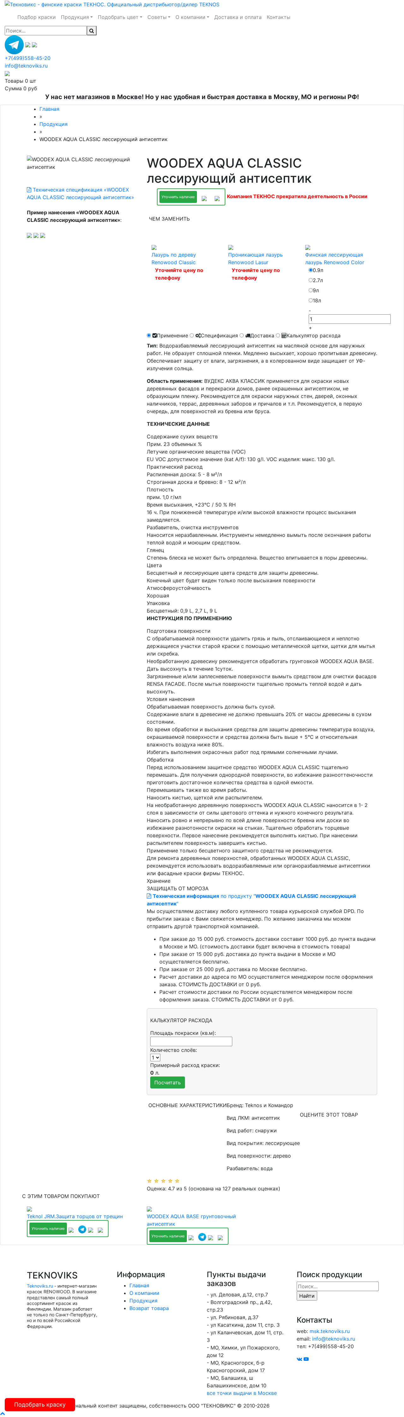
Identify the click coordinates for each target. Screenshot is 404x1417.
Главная (139, 1285)
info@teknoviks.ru (26, 65)
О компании (144, 1293)
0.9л (318, 270)
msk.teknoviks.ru (330, 1331)
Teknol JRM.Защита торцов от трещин (75, 1216)
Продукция (143, 1300)
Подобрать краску (40, 1404)
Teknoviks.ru (40, 1286)
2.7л (318, 280)
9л (316, 290)
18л (317, 300)
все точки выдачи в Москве (242, 1393)
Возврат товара (149, 1308)
